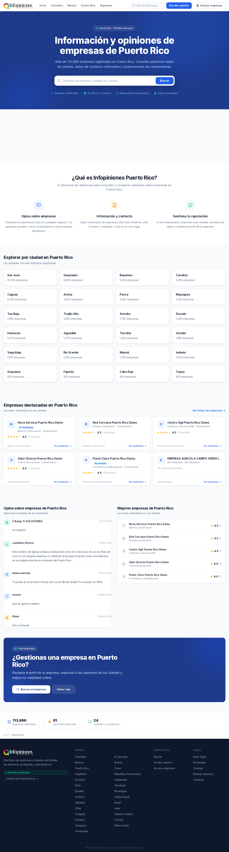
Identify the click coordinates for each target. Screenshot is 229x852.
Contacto (198, 779)
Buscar (158, 756)
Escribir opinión (179, 5)
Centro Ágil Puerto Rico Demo (147, 549)
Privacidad (199, 762)
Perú (78, 785)
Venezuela (81, 831)
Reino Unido (121, 825)
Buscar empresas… (148, 5)
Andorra (80, 796)
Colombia (57, 5)
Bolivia (118, 762)
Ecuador (80, 779)
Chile (78, 808)
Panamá (79, 819)
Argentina (106, 5)
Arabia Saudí (121, 796)
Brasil (117, 802)
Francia (118, 819)
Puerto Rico (88, 5)
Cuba (117, 768)
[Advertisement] (114, 136)
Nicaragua (120, 791)
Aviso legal (199, 756)
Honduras (120, 785)
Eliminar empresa (203, 773)
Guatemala (120, 779)
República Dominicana (127, 773)
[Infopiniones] (19, 5)
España (79, 791)
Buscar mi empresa (33, 689)
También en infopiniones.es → (22, 778)
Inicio (43, 5)
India (117, 808)
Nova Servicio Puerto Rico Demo (149, 524)
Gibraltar (80, 802)
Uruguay (80, 814)
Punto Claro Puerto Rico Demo (148, 574)
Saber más (63, 689)
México (71, 5)
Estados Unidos (123, 814)
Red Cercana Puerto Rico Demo (149, 536)
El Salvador (121, 756)
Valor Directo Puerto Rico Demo (149, 562)
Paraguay (80, 825)
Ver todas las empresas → (209, 410)
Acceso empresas (211, 5)
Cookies (198, 768)
